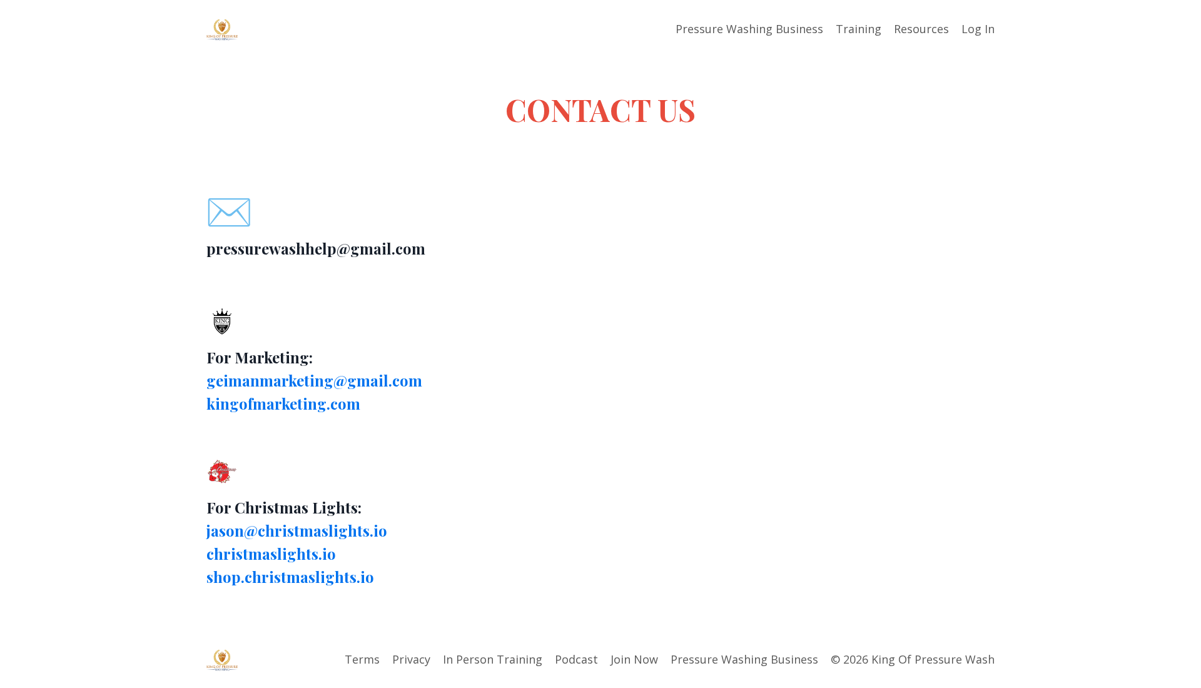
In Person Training (492, 659)
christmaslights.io (271, 554)
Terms (362, 659)
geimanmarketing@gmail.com (314, 380)
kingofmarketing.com (283, 403)
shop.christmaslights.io (290, 577)
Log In (978, 28)
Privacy (411, 659)
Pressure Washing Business (749, 28)
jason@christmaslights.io (296, 530)
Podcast (576, 659)
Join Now (634, 659)
